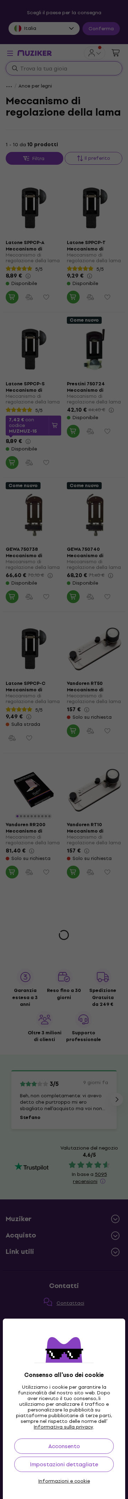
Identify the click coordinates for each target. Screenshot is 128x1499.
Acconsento (64, 1446)
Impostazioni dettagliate (64, 1464)
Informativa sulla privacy (63, 1427)
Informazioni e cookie (64, 1481)
